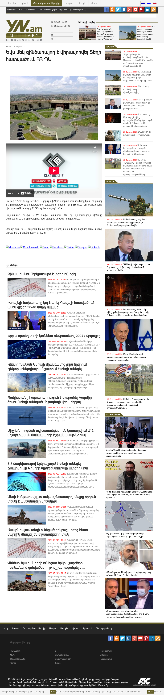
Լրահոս (110, 47)
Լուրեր (12, 3)
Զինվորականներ (63, 659)
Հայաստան (12, 9)
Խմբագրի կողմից (86, 22)
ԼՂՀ (20, 9)
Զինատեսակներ (76, 9)
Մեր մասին (87, 628)
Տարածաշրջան (50, 9)
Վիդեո (94, 3)
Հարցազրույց (113, 414)
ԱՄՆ (40, 9)
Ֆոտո (58, 663)
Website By (103, 685)
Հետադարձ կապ (104, 628)
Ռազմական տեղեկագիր (46, 3)
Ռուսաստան (30, 9)
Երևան (24, 3)
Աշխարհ (63, 9)
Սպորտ (69, 3)
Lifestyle (82, 3)
